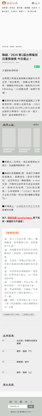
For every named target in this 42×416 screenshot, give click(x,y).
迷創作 (34, 8)
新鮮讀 (5, 8)
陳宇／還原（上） (25, 372)
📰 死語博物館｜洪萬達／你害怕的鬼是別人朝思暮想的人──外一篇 (21, 293)
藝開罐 (27, 8)
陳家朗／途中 (23, 361)
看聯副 (12, 8)
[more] (35, 124)
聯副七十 (22, 11)
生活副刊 (14, 11)
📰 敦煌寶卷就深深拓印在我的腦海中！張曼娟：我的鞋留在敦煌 (21, 253)
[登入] (36, 3)
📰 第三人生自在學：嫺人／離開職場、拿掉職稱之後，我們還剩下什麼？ (21, 242)
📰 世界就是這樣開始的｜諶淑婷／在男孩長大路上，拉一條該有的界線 (21, 275)
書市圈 (20, 8)
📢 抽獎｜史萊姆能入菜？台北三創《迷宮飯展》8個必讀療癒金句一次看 (21, 303)
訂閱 (30, 406)
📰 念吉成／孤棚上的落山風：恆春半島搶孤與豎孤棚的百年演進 (21, 264)
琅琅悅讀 (5, 46)
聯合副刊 (5, 11)
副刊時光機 (32, 11)
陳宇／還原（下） (25, 351)
